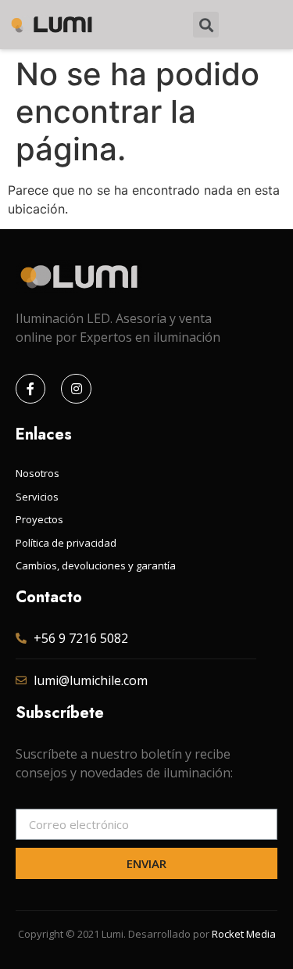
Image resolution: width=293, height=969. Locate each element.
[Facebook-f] (30, 389)
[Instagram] (76, 389)
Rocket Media (244, 934)
